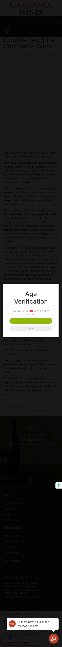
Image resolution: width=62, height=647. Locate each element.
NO (31, 328)
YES (31, 320)
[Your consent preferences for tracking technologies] (58, 485)
